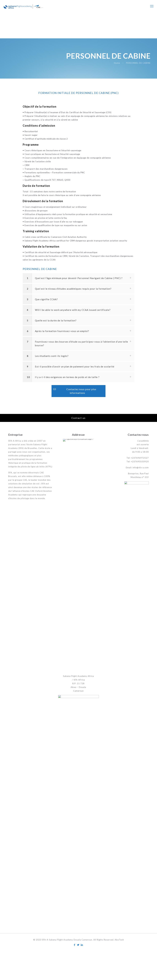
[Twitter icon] (78, 944)
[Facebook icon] (74, 944)
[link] (78, 278)
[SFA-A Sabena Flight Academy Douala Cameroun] (23, 6)
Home (117, 63)
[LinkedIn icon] (82, 944)
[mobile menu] (152, 6)
